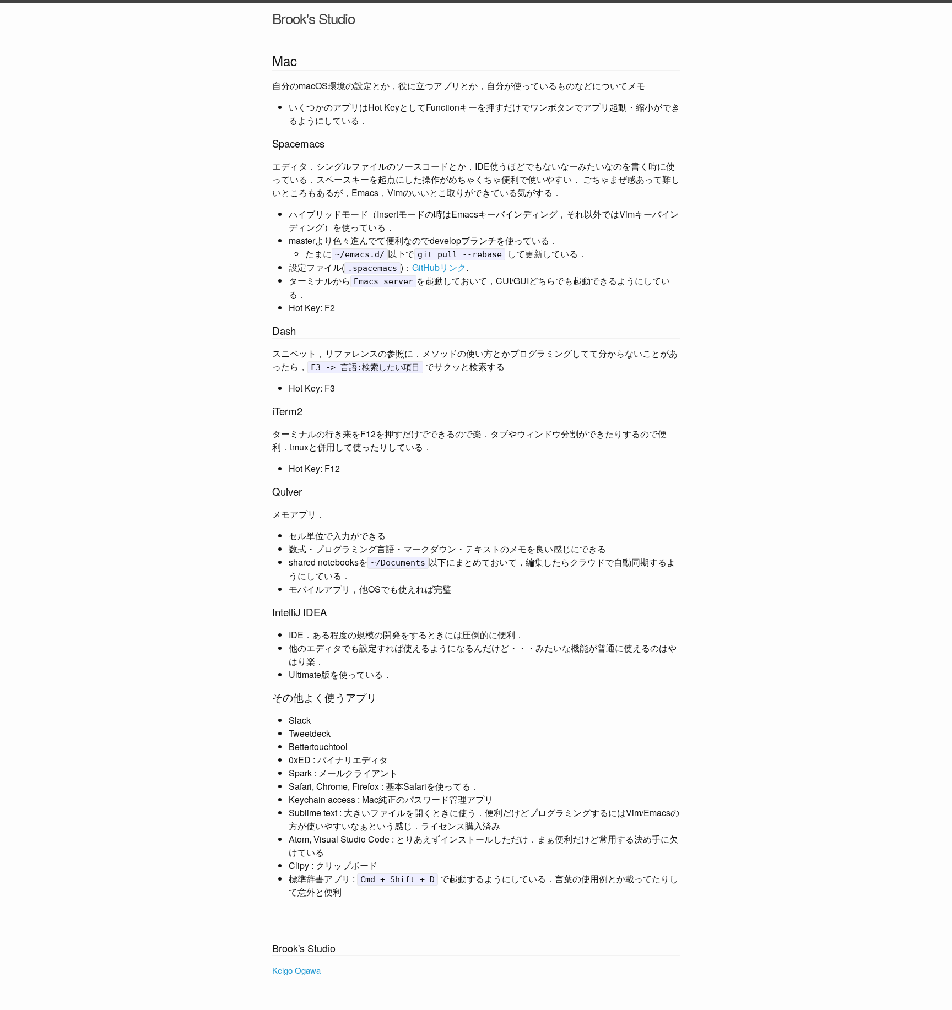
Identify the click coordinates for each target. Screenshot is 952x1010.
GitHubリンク (439, 267)
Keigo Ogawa (296, 970)
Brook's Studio (313, 18)
